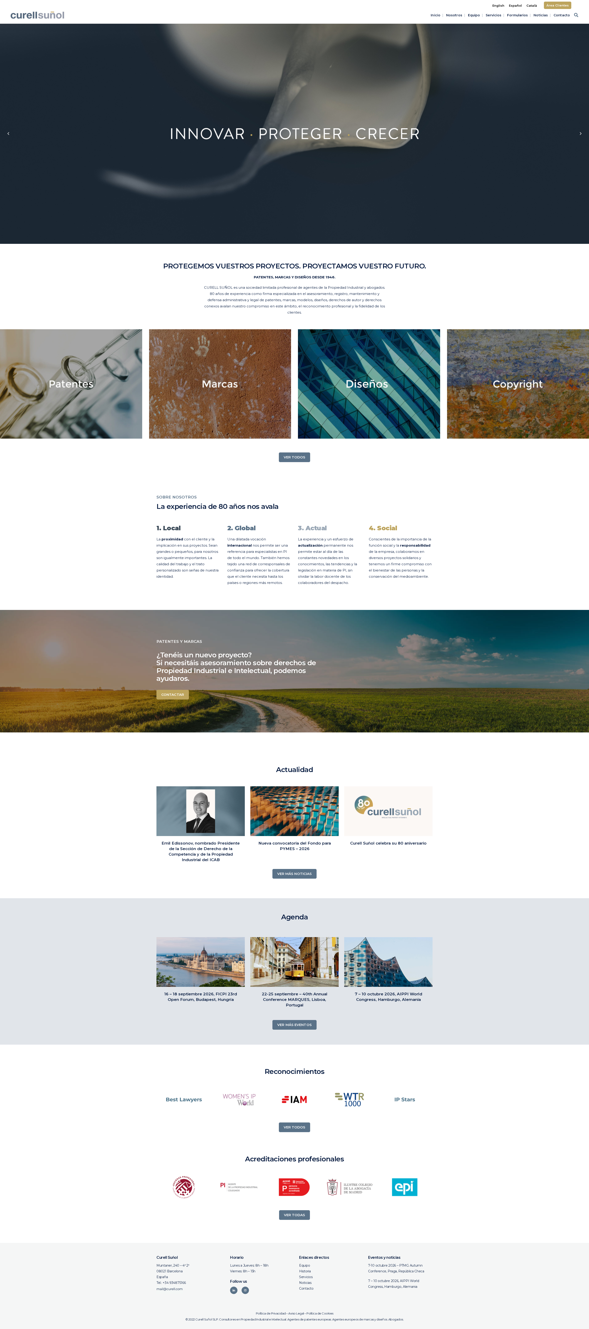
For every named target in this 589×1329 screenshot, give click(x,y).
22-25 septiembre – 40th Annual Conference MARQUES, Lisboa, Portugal (294, 999)
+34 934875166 (174, 1283)
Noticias (305, 1283)
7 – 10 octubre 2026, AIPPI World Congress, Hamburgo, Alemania (393, 1284)
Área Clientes (557, 5)
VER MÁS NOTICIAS (294, 873)
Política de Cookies (319, 1313)
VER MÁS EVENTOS (294, 1025)
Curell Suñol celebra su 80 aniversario (388, 843)
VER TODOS (295, 457)
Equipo (304, 1265)
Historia (305, 1271)
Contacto (306, 1288)
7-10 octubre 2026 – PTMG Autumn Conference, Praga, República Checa (396, 1268)
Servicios (305, 1277)
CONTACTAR (172, 694)
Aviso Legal (296, 1313)
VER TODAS (294, 1215)
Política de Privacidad (271, 1313)
